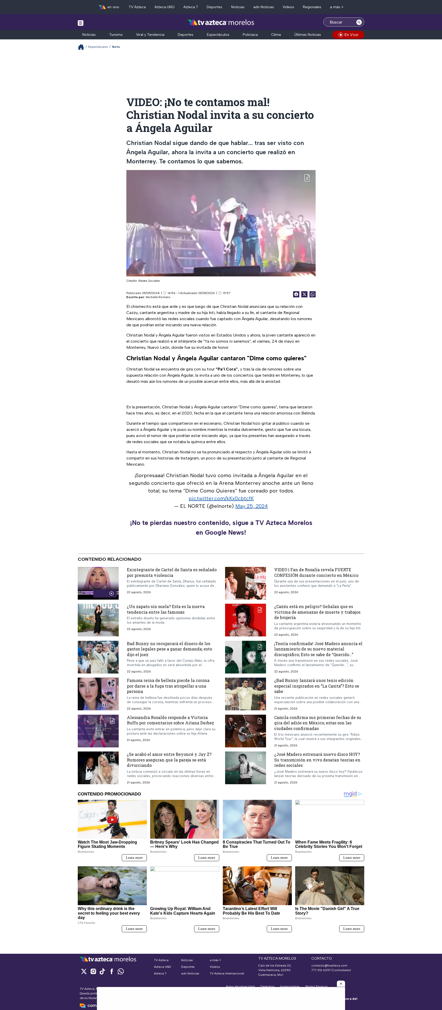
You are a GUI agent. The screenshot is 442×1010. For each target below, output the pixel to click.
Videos (288, 7)
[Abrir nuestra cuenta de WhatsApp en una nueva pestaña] (121, 971)
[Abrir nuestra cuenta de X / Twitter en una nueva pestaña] (84, 971)
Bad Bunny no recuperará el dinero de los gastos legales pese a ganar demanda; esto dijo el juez (169, 649)
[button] (341, 984)
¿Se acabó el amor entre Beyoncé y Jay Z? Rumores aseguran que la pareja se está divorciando (169, 759)
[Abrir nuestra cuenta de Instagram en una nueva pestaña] (93, 971)
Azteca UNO (164, 7)
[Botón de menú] (80, 23)
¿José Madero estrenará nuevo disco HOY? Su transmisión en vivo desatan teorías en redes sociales (317, 759)
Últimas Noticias (307, 34)
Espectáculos (218, 34)
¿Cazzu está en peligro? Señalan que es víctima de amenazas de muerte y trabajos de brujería (317, 612)
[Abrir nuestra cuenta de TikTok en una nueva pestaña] (102, 971)
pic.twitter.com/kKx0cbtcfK (221, 498)
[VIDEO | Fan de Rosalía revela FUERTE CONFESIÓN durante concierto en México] (245, 583)
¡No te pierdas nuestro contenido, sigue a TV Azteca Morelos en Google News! (221, 527)
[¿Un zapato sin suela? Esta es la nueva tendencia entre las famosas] (98, 620)
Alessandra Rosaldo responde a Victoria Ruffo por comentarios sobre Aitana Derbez (170, 720)
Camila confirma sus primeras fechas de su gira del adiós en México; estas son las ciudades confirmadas (317, 723)
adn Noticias (263, 7)
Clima (276, 34)
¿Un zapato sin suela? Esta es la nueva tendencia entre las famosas (166, 609)
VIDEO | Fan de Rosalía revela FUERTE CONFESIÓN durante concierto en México (316, 572)
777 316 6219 (320, 970)
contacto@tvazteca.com (329, 965)
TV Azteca (137, 7)
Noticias (238, 7)
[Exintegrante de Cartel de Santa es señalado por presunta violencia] (98, 583)
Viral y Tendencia (150, 34)
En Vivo (351, 34)
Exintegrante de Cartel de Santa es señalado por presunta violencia (172, 572)
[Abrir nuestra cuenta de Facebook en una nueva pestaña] (111, 971)
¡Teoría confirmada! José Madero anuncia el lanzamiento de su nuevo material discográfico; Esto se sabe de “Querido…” (318, 649)
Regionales (312, 7)
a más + (337, 7)
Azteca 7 (190, 7)
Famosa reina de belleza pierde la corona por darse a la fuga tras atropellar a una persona (168, 686)
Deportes (214, 7)
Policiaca (250, 34)
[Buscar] (359, 22)
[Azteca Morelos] (221, 22)
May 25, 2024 (251, 506)
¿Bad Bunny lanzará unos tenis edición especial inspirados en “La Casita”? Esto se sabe (316, 686)
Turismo (116, 34)
